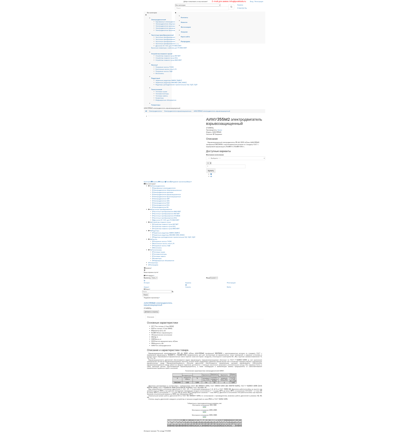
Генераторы (154, 263)
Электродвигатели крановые (165, 26)
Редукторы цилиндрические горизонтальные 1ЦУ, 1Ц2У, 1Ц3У (176, 85)
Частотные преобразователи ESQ (167, 44)
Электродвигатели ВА (160, 207)
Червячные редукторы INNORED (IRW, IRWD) (171, 82)
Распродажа (154, 265)
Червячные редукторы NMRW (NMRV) (169, 80)
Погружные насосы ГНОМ (165, 67)
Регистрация (258, 1)
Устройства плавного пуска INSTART (168, 56)
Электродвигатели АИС (161, 201)
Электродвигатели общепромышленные (170, 24)
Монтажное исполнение (215, 155)
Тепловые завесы (162, 96)
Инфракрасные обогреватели (166, 100)
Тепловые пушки (161, 92)
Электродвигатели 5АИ (161, 203)
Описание (150, 317)
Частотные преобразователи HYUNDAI (169, 41)
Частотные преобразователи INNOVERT (169, 39)
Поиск (146, 295)
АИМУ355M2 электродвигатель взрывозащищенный (212, 111)
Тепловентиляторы (162, 94)
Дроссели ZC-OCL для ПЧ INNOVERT (168, 46)
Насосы (154, 239)
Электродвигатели (155, 111)
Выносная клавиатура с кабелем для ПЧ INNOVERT (169, 48)
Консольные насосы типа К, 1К (166, 69)
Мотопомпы (160, 73)
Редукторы (155, 231)
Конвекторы (160, 98)
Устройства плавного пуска (161, 222)
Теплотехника (157, 250)
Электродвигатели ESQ (161, 205)
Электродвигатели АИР (161, 199)
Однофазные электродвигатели (167, 22)
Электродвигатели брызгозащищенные (169, 30)
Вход (251, 1)
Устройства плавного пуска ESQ (167, 58)
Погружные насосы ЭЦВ (164, 71)
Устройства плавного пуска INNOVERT (169, 60)
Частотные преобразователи (162, 209)
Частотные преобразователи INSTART (169, 37)
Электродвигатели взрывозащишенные (169, 28)
